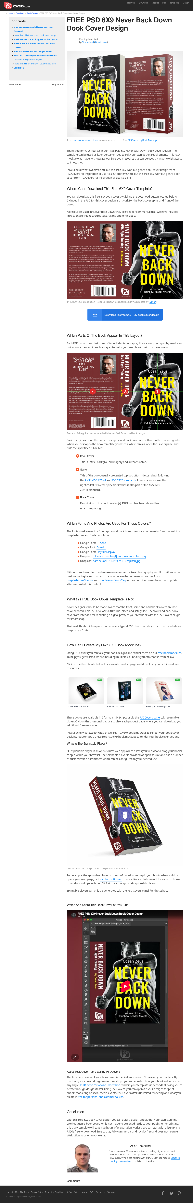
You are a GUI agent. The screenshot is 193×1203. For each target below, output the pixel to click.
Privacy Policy (37, 1192)
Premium (131, 2)
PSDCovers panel (150, 717)
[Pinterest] (179, 1192)
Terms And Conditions (54, 1192)
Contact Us (100, 1192)
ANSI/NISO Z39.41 (95, 480)
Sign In (186, 2)
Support (155, 2)
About (10, 1192)
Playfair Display (105, 552)
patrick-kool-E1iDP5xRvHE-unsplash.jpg (116, 561)
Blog (164, 2)
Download (143, 2)
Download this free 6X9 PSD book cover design (35, 35)
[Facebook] (163, 1192)
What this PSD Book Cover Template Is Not (33, 51)
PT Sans (101, 543)
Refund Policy (73, 1192)
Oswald (101, 547)
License (84, 1192)
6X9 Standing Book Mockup (142, 140)
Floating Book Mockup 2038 (158, 706)
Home (10, 13)
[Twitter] (171, 1192)
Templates (174, 2)
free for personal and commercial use (100, 1097)
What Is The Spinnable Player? (28, 59)
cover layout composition (84, 140)
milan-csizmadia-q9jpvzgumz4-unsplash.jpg (119, 556)
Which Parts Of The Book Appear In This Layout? (36, 39)
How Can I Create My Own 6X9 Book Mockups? (35, 55)
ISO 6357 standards (124, 480)
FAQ (91, 1192)
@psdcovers (101, 42)
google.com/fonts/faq (112, 580)
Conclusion (19, 67)
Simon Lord (88, 42)
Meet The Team (22, 1192)
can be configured (111, 879)
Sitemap (111, 1192)
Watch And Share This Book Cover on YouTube (35, 63)
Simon (152, 301)
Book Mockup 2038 (115, 706)
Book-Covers (32, 13)
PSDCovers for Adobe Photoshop (100, 1085)
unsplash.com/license (80, 580)
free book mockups (169, 653)
